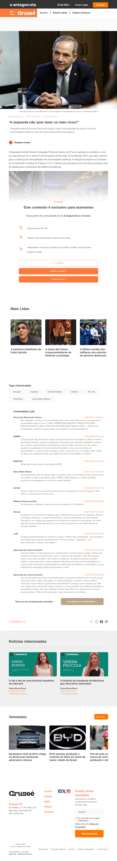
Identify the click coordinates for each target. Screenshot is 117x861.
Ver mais (100, 716)
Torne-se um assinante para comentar (34, 601)
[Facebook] (60, 791)
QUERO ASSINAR (58, 271)
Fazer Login (81, 5)
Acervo (44, 13)
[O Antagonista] (23, 5)
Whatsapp (91, 621)
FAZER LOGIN (57, 279)
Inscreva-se (89, 833)
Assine (71, 849)
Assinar (100, 5)
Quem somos (43, 849)
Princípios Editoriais (58, 849)
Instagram (96, 621)
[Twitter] (64, 791)
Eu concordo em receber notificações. (88, 819)
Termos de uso (103, 849)
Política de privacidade (86, 849)
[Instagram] (68, 791)
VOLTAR (59, 263)
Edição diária (60, 13)
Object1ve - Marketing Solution (20, 854)
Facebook (101, 621)
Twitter (106, 621)
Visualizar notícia (20, 321)
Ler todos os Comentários (81, 601)
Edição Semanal (81, 13)
